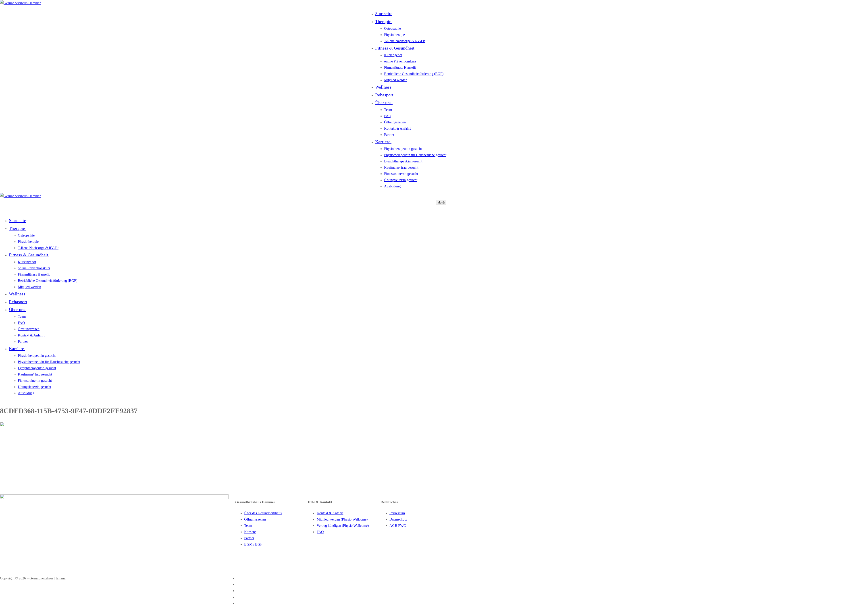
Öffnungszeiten (255, 519)
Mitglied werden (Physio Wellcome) (342, 519)
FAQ (320, 532)
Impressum (397, 513)
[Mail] (238, 603)
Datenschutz (398, 519)
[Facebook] (240, 578)
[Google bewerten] (240, 590)
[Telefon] (240, 596)
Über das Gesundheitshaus (263, 513)
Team (248, 525)
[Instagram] (240, 584)
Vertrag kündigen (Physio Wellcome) (343, 525)
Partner (249, 538)
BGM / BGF (253, 544)
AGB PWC (397, 525)
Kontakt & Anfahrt (330, 513)
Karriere (250, 532)
